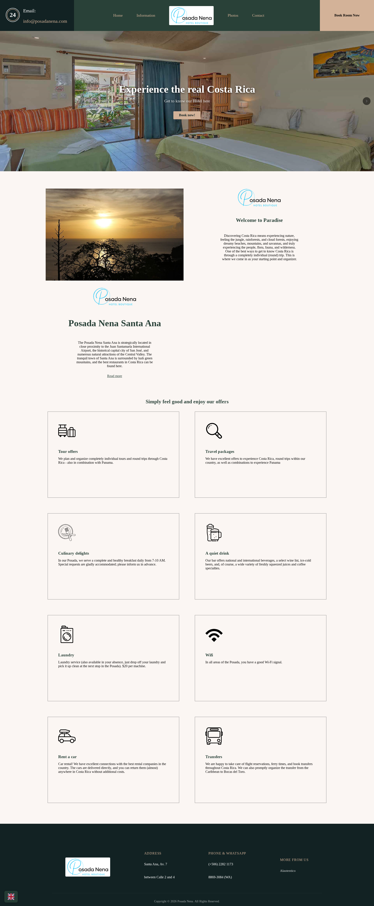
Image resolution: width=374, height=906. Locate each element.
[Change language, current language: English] (11, 897)
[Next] (367, 101)
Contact (258, 15)
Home (118, 15)
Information (146, 15)
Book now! (187, 115)
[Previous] (7, 101)
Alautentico (288, 870)
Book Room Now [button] (347, 15)
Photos (233, 15)
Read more (114, 376)
